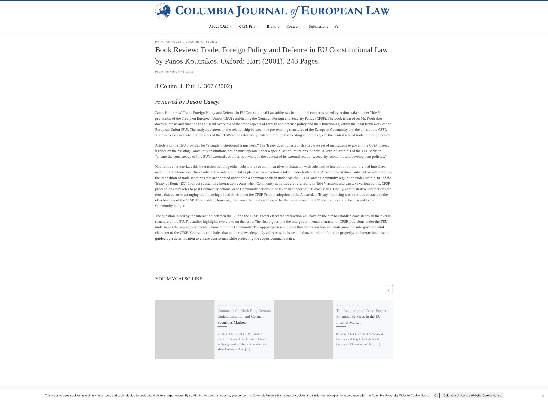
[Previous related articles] (378, 289)
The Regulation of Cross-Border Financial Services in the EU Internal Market (361, 317)
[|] (272, 10)
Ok (436, 395)
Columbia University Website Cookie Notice (472, 395)
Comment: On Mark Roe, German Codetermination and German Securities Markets (244, 317)
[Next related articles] (388, 289)
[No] (543, 396)
